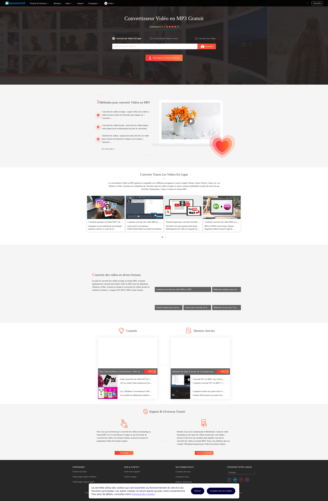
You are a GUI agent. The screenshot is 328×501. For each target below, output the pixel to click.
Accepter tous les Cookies (221, 491)
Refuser (197, 491)
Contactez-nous (182, 476)
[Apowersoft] (15, 3)
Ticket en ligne (130, 476)
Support (80, 3)
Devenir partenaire (184, 482)
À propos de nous (183, 471)
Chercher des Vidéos (207, 38)
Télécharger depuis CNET (83, 482)
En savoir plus (109, 149)
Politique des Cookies (143, 494)
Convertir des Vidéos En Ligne (128, 38)
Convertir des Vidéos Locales (165, 38)
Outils (110, 3)
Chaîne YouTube (80, 471)
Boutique (57, 3)
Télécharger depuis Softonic (85, 476)
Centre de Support (132, 471)
